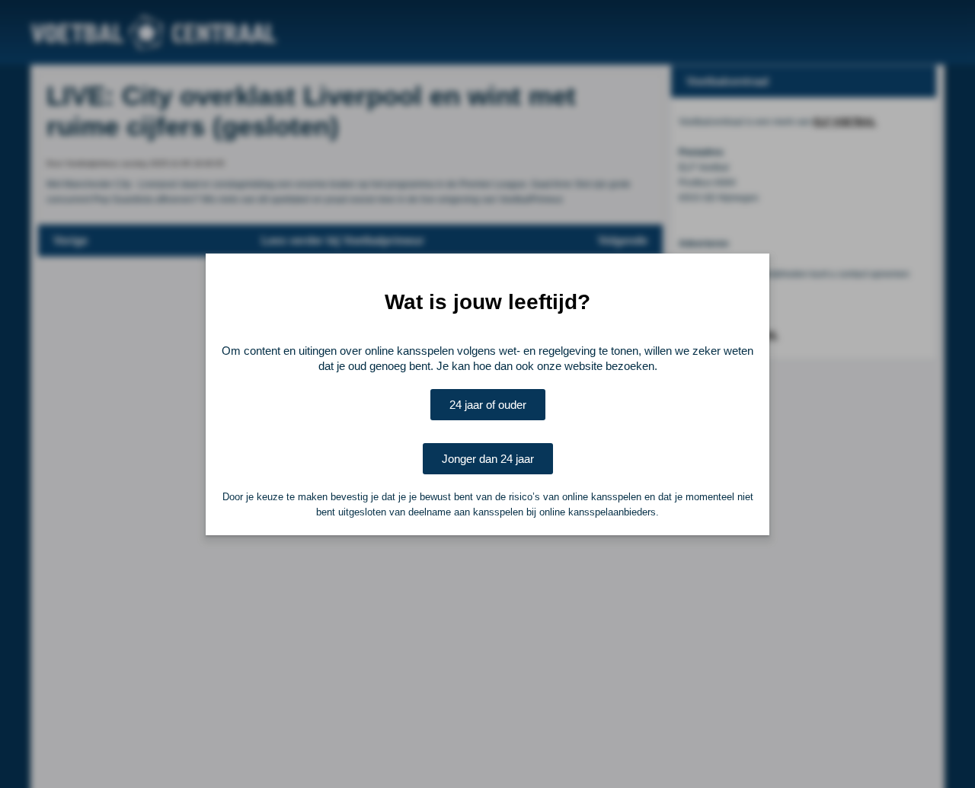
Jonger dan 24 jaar (488, 458)
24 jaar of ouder (487, 404)
